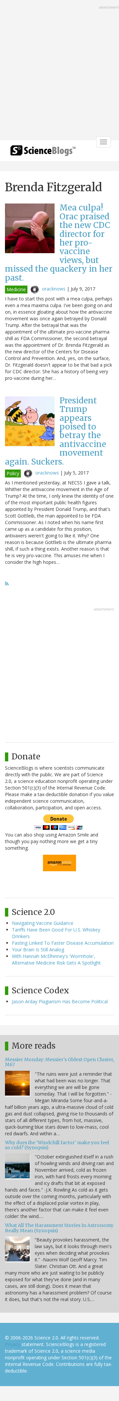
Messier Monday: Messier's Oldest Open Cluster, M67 (59, 1062)
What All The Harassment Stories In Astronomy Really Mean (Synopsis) (59, 1227)
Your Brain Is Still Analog (38, 949)
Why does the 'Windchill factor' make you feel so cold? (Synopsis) (57, 1145)
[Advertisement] (59, 70)
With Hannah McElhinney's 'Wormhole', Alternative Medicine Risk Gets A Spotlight (56, 959)
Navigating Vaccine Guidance (42, 923)
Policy (13, 473)
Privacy (12, 1344)
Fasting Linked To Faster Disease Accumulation (63, 943)
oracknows (53, 289)
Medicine (16, 289)
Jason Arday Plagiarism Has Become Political (60, 1001)
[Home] (43, 153)
